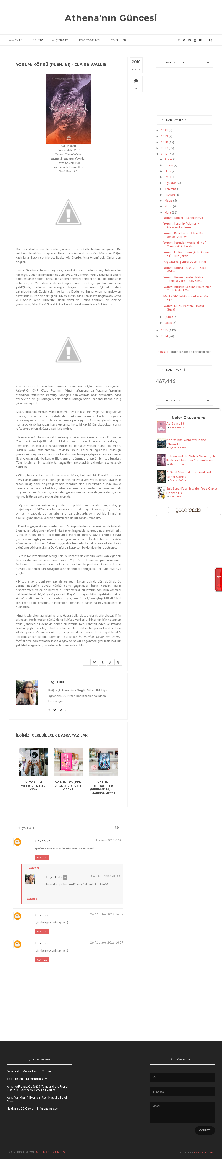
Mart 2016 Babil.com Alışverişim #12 (185, 298)
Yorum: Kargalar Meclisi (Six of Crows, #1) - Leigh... (184, 244)
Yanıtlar (34, 867)
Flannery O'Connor (179, 480)
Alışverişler (60, 40)
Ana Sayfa (15, 40)
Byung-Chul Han (178, 447)
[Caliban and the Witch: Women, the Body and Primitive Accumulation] (161, 460)
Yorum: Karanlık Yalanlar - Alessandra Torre (181, 225)
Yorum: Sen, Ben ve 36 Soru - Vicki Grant (68, 786)
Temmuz (170, 189)
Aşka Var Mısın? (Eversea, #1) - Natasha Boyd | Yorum (38, 1099)
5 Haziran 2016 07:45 (108, 840)
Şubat (169, 317)
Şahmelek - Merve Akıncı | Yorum (29, 1071)
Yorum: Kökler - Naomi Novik (183, 217)
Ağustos (171, 183)
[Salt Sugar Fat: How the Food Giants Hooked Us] (161, 492)
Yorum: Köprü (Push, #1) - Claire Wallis (185, 269)
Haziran (170, 194)
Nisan (168, 206)
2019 (164, 136)
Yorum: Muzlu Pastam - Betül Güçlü (183, 307)
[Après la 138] (161, 427)
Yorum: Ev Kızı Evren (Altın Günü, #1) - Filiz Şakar (186, 253)
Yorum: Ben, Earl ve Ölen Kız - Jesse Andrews (184, 234)
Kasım (169, 165)
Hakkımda (37, 40)
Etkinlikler (118, 40)
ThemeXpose (203, 1152)
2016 (164, 154)
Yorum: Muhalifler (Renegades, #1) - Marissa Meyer (103, 788)
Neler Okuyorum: (188, 417)
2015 (164, 330)
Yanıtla (42, 857)
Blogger (163, 351)
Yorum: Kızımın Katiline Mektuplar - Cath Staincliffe (188, 288)
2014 (164, 336)
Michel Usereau (178, 427)
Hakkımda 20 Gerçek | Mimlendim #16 (32, 1108)
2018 (164, 142)
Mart (168, 212)
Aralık (169, 159)
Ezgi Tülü (54, 877)
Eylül (168, 177)
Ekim (168, 171)
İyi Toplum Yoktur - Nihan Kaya (33, 786)
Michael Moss (177, 496)
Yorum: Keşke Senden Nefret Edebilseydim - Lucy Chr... (184, 279)
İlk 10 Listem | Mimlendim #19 (27, 1078)
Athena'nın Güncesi (111, 18)
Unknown (43, 841)
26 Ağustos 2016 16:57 (106, 914)
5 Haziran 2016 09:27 (105, 876)
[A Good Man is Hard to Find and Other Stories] (161, 476)
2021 (164, 130)
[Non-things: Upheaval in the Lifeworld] (161, 443)
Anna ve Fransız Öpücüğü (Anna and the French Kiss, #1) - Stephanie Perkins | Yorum (38, 1088)
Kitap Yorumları (89, 40)
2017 (164, 148)
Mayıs (169, 200)
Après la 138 (175, 423)
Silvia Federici (177, 464)
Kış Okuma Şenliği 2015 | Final (184, 261)
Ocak (168, 322)
